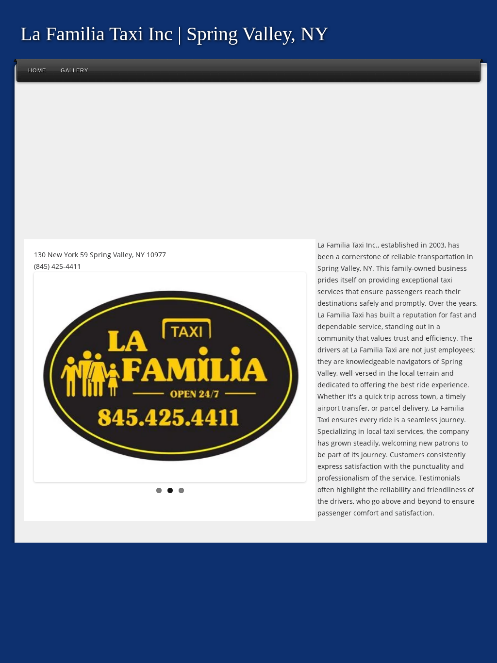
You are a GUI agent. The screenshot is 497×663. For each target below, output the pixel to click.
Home (37, 70)
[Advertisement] (248, 164)
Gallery (74, 70)
